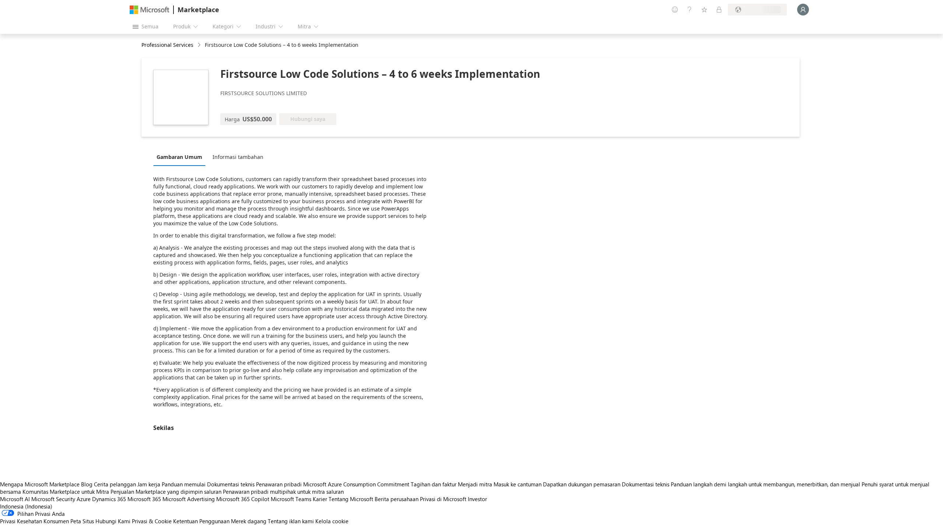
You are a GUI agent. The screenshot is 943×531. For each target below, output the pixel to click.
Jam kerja (148, 484)
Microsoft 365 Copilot (242, 499)
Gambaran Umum (179, 156)
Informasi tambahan (238, 156)
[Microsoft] (149, 10)
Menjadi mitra (475, 484)
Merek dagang (248, 521)
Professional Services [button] (167, 44)
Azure (84, 499)
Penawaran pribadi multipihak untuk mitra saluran (283, 491)
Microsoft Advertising (188, 499)
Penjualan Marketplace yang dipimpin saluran (166, 491)
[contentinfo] (200, 45)
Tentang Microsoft (351, 499)
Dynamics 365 (109, 499)
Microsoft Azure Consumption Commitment (357, 484)
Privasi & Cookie (152, 521)
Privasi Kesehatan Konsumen (34, 521)
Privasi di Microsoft (443, 499)
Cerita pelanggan (115, 484)
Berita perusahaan (396, 499)
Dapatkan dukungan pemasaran (581, 484)
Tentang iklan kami (291, 521)
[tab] (181, 157)
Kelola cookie (331, 521)
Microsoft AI (15, 499)
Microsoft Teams (291, 499)
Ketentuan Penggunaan (201, 521)
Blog (86, 484)
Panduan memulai (184, 484)
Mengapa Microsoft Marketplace (40, 484)
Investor (477, 499)
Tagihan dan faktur (433, 484)
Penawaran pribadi (279, 484)
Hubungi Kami (112, 521)
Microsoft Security (53, 499)
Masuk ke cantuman (517, 484)
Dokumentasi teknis (231, 484)
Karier (320, 499)
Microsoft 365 (144, 499)
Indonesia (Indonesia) (26, 506)
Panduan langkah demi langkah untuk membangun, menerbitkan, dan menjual (765, 484)
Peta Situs (82, 521)
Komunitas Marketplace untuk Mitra (65, 491)
